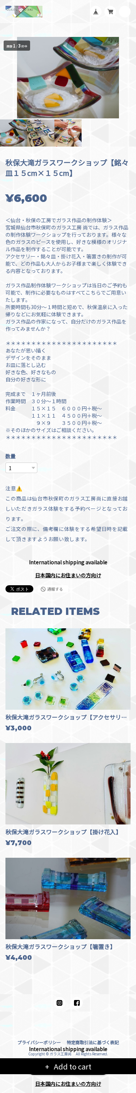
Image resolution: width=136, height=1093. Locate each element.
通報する (55, 589)
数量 (10, 456)
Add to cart (71, 1066)
